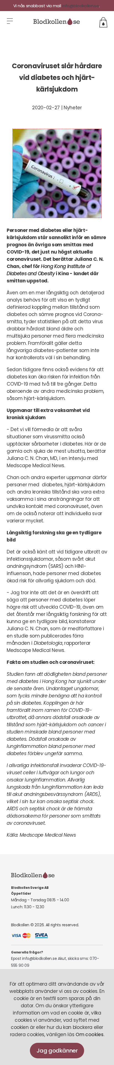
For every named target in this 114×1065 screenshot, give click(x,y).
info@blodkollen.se (80, 6)
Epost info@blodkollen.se (34, 958)
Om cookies (89, 1034)
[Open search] (99, 12)
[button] (10, 22)
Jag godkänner (57, 1050)
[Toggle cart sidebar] (103, 22)
